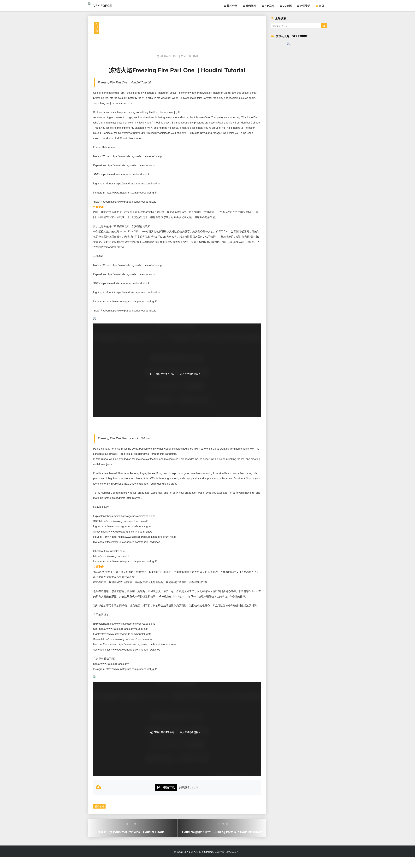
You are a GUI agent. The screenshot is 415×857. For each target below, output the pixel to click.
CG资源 (287, 5)
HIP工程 (269, 5)
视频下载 (169, 787)
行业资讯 (304, 5)
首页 (321, 5)
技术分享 (231, 5)
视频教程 (250, 5)
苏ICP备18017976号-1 (228, 852)
